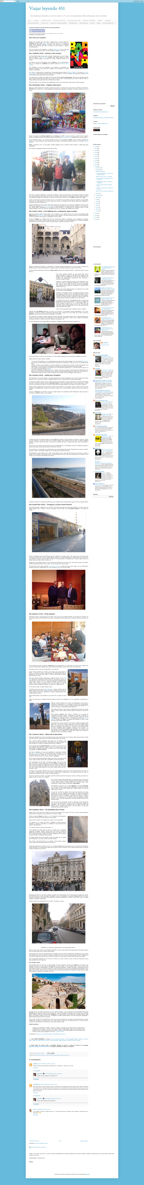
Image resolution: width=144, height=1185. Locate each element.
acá (47, 816)
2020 (96, 158)
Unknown (35, 1063)
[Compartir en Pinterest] (54, 1053)
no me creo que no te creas (101, 400)
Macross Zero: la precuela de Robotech (105, 191)
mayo (97, 203)
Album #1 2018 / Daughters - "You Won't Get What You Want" (107, 451)
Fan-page (36, 20)
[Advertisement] (105, 37)
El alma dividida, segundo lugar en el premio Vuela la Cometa (65, 1040)
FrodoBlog (97, 368)
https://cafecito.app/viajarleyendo (100, 111)
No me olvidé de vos (100, 483)
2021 (96, 156)
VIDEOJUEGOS (84, 23)
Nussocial (97, 461)
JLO (34, 1109)
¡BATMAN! (107, 20)
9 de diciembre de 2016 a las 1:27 (43, 1109)
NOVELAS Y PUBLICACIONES (58, 23)
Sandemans (41, 215)
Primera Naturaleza (99, 471)
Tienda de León (43, 57)
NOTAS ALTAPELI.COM (74, 20)
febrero (97, 209)
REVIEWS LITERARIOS (89, 20)
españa (57, 1055)
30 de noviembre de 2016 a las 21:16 (48, 1084)
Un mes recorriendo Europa (57, 1039)
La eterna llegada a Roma (71, 1039)
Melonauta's (98, 448)
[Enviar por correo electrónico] (47, 1053)
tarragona (62, 1055)
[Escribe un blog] (49, 1053)
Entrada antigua (84, 1141)
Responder (35, 1067)
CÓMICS (100, 20)
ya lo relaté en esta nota (54, 566)
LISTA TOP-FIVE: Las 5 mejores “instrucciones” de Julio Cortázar (107, 329)
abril (97, 205)
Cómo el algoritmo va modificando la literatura (104, 391)
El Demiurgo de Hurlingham (101, 355)
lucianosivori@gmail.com (102, 123)
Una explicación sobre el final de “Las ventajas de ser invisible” (108, 268)
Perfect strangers (72, 72)
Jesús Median (36, 1084)
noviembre (98, 169)
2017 (96, 164)
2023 (96, 152)
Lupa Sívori (39, 1073)
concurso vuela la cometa (51, 1055)
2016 (96, 166)
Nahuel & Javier (98, 485)
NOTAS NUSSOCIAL (33, 23)
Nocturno (104, 472)
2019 (96, 160)
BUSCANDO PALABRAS (101, 426)
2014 (96, 215)
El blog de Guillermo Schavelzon (102, 390)
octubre (98, 193)
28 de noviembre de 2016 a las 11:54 (53, 1073)
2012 (96, 219)
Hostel (48, 368)
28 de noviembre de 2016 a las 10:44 (46, 1063)
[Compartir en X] (51, 1053)
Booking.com (85, 361)
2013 (96, 217)
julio (97, 199)
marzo (97, 207)
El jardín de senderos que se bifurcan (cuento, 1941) (107, 298)
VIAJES (92, 23)
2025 (96, 148)
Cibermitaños (98, 412)
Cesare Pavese (60, 1031)
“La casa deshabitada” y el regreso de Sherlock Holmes (104, 174)
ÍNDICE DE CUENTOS (59, 20)
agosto (97, 197)
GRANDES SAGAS (46, 20)
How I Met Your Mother (48, 206)
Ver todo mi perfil (105, 344)
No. (96, 427)
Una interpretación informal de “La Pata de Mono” (107, 308)
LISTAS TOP (44, 23)
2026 (96, 146)
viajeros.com (67, 1055)
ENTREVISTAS (73, 23)
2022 (96, 154)
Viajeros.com (57, 49)
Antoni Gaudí (35, 753)
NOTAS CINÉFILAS (108, 23)
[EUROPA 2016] (37, 1055)
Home (29, 20)
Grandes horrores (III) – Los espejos (104, 176)
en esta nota (45, 43)
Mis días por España (100, 171)
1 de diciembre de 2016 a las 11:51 (53, 1098)
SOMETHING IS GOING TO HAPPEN (103, 380)
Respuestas (37, 1070)
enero (97, 211)
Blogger (88, 1174)
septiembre (98, 195)
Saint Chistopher (48, 689)
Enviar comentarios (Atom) (42, 1143)
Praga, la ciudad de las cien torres (41, 1040)
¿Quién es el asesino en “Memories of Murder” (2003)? (108, 288)
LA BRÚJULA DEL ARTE (101, 434)
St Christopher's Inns (66, 137)
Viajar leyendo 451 (47, 8)
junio (97, 201)
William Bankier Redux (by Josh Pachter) (103, 382)
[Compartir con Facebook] (52, 1053)
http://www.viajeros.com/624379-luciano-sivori (54, 1034)
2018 (96, 162)
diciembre (98, 167)
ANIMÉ (98, 23)
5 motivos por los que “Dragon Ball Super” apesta (107, 318)
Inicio (60, 1141)
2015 (96, 213)
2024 (96, 150)
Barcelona (43, 1055)
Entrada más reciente (34, 1141)
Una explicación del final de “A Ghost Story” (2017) (107, 278)
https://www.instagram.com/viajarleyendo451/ (103, 117)
